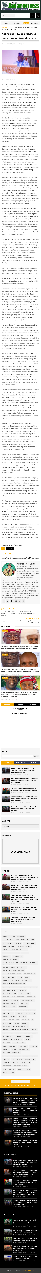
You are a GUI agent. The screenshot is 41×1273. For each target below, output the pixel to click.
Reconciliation (9, 1046)
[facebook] (6, 1085)
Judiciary (20, 1013)
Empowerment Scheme (12, 987)
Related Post (7, 626)
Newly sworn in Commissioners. (16, 1029)
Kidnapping (30, 1013)
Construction (9, 977)
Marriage (7, 1023)
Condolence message (12, 974)
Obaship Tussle (30, 1033)
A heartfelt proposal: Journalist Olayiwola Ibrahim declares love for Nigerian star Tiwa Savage (25, 1132)
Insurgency (8, 1010)
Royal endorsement (11, 1056)
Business (6, 956)
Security (26, 1056)
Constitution (29, 974)
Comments (33, 763)
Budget (25, 953)
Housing (14, 1000)
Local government (11, 1020)
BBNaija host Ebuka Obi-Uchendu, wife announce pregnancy (25, 1110)
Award (15, 949)
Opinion (10, 27)
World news (8, 1072)
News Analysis (16, 1033)
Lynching (25, 1020)
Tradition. (7, 1066)
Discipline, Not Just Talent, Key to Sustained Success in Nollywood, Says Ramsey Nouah (25, 1100)
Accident (21, 936)
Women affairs (24, 1069)
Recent (7, 763)
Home (4, 27)
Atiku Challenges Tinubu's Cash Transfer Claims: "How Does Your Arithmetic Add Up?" (23, 770)
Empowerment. (30, 987)
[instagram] (31, 1085)
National (7, 1026)
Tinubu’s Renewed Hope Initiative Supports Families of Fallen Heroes (25, 1182)
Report (6, 1049)
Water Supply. (9, 1069)
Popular (20, 763)
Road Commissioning (20, 1049)
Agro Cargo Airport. (12, 943)
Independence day (10, 1003)
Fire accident (24, 993)
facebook (33, 704)
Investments (8, 1013)
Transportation (21, 1066)
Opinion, (23, 44)
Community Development (13, 970)
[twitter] (9, 1085)
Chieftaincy (17, 956)
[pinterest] (15, 1085)
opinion (19, 1036)
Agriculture (8, 940)
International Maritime (25, 1010)
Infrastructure (9, 1006)
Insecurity (23, 1006)
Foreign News (9, 997)
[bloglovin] (19, 1085)
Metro (16, 1023)
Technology (29, 1059)
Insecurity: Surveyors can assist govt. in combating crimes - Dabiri (25, 1222)
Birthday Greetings (11, 953)
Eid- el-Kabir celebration (14, 983)
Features (22, 990)
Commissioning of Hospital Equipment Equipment (19, 963)
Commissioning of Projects (14, 967)
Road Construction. (11, 1052)
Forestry (21, 997)
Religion (33, 1046)
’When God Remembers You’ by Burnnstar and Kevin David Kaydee (25, 1142)
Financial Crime (9, 993)
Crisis (27, 977)
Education (26, 980)
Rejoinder (23, 1046)
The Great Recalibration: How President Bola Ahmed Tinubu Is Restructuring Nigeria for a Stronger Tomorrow (19, 694)
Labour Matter (9, 1016)
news (34, 1029)
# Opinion (10, 548)
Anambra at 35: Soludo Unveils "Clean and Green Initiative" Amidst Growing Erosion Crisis (25, 798)
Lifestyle (22, 1016)
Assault (6, 949)
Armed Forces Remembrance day (17, 946)
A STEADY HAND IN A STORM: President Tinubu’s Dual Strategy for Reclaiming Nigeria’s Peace (20, 647)
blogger (7, 704)
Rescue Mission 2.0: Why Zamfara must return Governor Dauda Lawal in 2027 (24, 909)
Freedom (31, 997)
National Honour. (20, 1026)
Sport (34, 1056)
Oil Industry (8, 1036)
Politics (6, 1043)
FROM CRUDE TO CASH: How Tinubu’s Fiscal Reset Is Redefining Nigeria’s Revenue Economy (20, 670)
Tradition (26, 1062)
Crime (20, 977)
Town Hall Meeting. (11, 1062)
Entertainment (9, 990)
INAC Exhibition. (27, 1000)
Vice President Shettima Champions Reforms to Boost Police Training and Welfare (24, 780)
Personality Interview (12, 1039)
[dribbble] (22, 1085)
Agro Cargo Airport (25, 940)
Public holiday (19, 1043)
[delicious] (34, 1085)
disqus (20, 704)
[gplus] (12, 1085)
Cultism (6, 980)
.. (10, 936)
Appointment (29, 943)
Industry (24, 1003)
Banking (23, 949)
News (18, 23)
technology (17, 1059)
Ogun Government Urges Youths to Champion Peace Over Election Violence (24, 808)
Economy (16, 980)
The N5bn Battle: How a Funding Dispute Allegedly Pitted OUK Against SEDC (23, 919)
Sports (6, 1059)
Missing (25, 1023)
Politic (28, 1039)
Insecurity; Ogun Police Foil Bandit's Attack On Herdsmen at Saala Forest (25, 1248)
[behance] (28, 1085)
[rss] (25, 1085)
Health (6, 1000)
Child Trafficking (10, 959)
